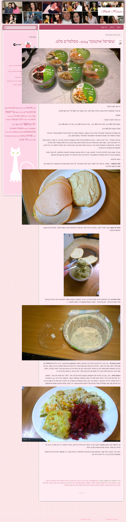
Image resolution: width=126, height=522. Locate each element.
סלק (84, 485)
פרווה (29, 135)
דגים (26, 116)
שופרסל (78, 483)
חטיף (25, 120)
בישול (17, 112)
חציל (58, 483)
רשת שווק (72, 485)
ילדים (32, 124)
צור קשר (104, 27)
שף (34, 140)
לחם (111, 485)
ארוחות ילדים (61, 480)
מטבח (97, 483)
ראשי (118, 27)
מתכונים (101, 485)
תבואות (30, 140)
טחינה (118, 485)
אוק (120, 41)
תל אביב (23, 139)
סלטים (97, 485)
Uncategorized (93, 480)
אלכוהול (12, 108)
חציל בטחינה (52, 483)
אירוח (83, 480)
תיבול (73, 483)
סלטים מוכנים (90, 485)
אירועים (19, 108)
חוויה (29, 120)
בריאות (10, 112)
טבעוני (14, 119)
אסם (6, 108)
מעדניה (93, 483)
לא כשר (19, 124)
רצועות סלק (79, 485)
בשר (34, 116)
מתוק (33, 131)
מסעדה (20, 128)
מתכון (27, 131)
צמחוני (23, 136)
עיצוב (10, 132)
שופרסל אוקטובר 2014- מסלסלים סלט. (85, 42)
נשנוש (83, 483)
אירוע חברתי (73, 480)
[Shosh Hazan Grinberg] (73, 12)
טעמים (114, 483)
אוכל (87, 480)
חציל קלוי (45, 483)
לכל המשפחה (104, 483)
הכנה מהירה (19, 116)
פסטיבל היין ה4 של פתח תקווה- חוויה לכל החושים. (21, 81)
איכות (29, 107)
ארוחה (67, 480)
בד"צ (26, 112)
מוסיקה (26, 128)
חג (12, 116)
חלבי (20, 119)
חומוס (62, 483)
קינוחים (13, 136)
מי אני (112, 27)
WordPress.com (85, 519)
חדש (66, 483)
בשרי (30, 116)
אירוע (79, 480)
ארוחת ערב (53, 480)
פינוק (6, 132)
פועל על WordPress (112, 519)
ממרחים (107, 485)
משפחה (88, 483)
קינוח (17, 136)
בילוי (22, 112)
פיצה (34, 136)
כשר (110, 483)
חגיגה (9, 116)
